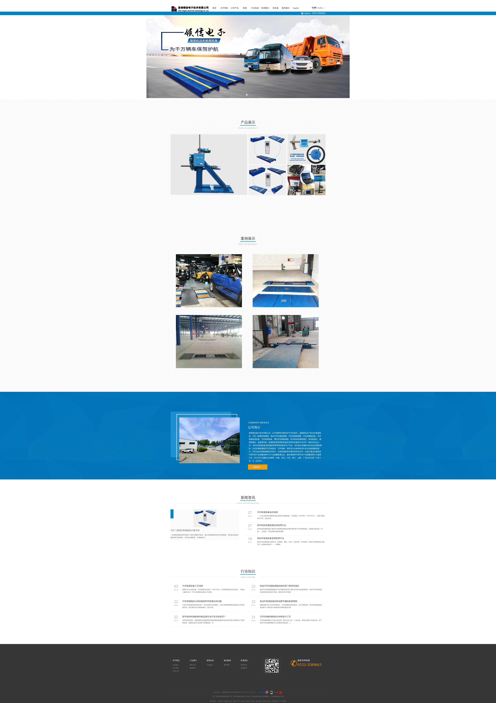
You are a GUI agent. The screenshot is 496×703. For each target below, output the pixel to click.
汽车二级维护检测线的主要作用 (185, 530)
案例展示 (193, 668)
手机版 (275, 692)
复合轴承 (259, 701)
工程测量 (283, 701)
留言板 (275, 8)
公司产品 (235, 8)
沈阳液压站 (275, 701)
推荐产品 (193, 665)
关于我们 (224, 8)
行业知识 (255, 8)
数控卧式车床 (250, 701)
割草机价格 (267, 701)
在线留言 (244, 668)
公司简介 (176, 665)
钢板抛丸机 (228, 701)
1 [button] (246, 94)
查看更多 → (257, 467)
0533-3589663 (319, 13)
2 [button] (249, 94)
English (296, 8)
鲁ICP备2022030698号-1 (249, 692)
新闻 (245, 8)
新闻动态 (210, 660)
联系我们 (265, 8)
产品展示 (193, 660)
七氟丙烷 (220, 701)
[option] (248, 56)
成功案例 (227, 660)
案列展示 (286, 8)
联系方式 (244, 665)
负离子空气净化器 (239, 701)
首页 (214, 8)
